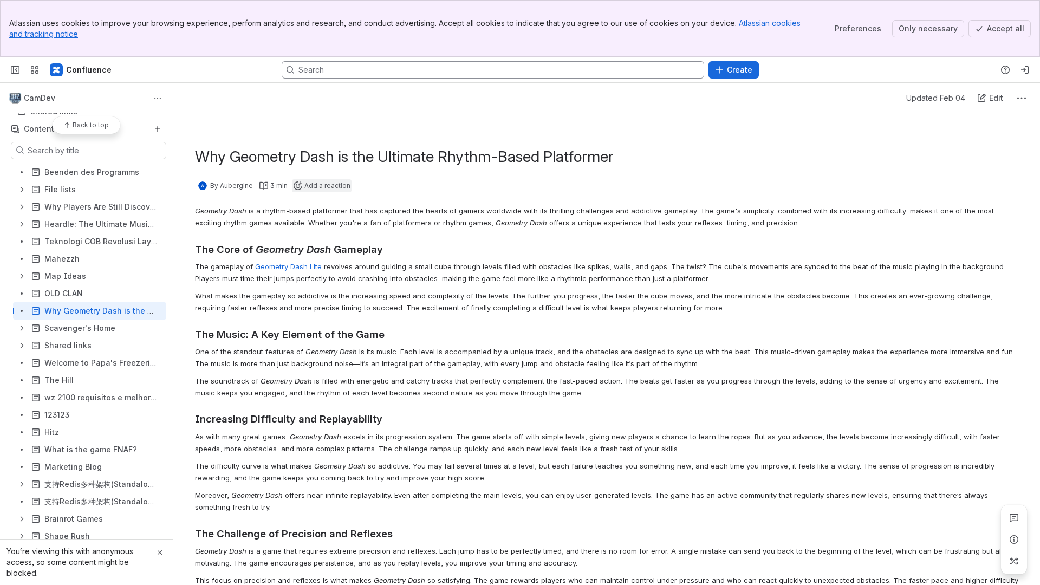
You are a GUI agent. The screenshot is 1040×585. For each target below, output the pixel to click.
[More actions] (157, 98)
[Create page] (1014, 561)
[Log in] (1025, 70)
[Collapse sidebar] (15, 70)
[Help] (1005, 70)
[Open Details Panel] (1014, 539)
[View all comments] (1014, 517)
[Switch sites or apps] (34, 70)
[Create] (157, 128)
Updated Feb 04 (935, 97)
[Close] (159, 552)
